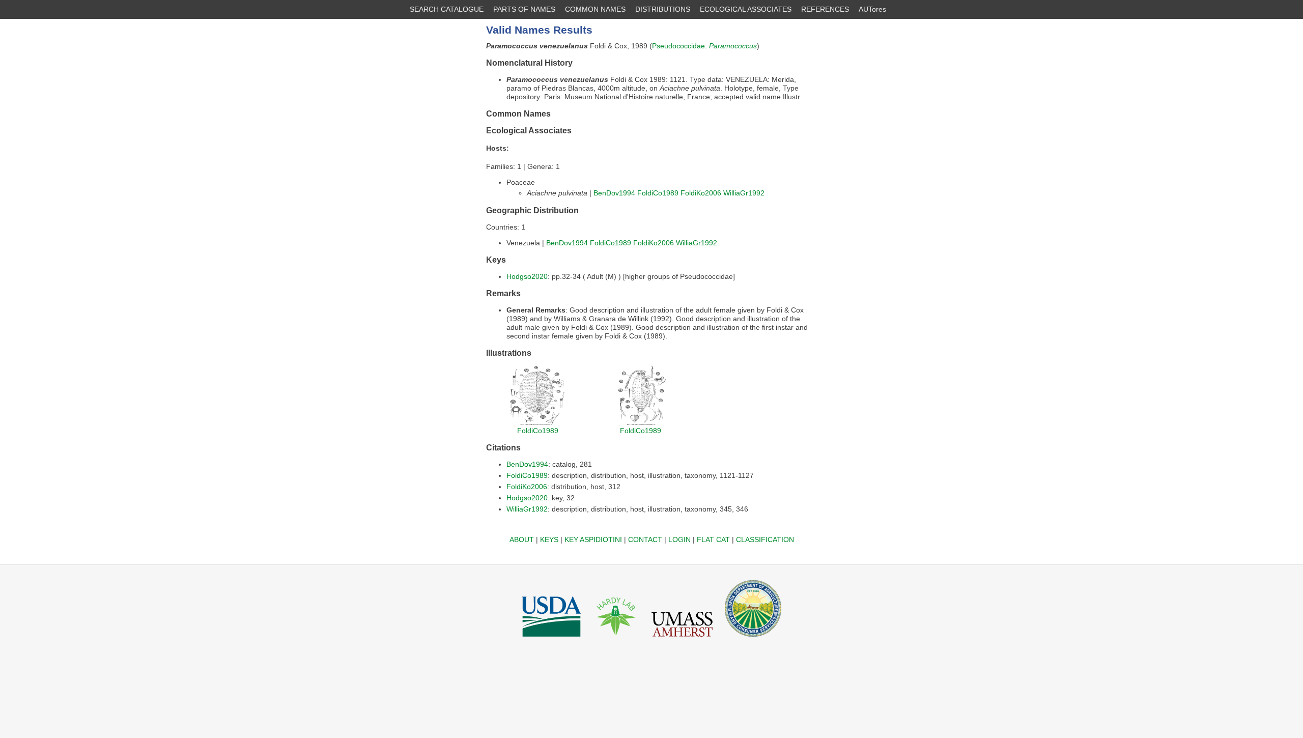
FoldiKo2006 (701, 193)
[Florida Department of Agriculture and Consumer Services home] (753, 639)
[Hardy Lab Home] (616, 639)
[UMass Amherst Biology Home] (682, 639)
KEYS (549, 539)
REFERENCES (825, 9)
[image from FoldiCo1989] (537, 424)
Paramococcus (733, 46)
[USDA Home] (551, 639)
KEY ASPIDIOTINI (593, 539)
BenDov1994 (614, 193)
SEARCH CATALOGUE (447, 9)
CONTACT (645, 539)
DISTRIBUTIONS (662, 9)
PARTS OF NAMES (524, 9)
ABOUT (521, 539)
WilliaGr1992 (743, 193)
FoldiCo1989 (657, 193)
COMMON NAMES (595, 9)
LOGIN (679, 539)
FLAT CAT (713, 539)
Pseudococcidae (678, 46)
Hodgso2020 (527, 276)
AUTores (872, 9)
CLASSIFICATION (765, 539)
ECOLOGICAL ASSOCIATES (745, 9)
